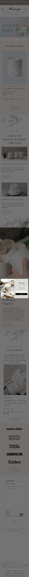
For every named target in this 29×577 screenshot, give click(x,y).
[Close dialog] (27, 279)
